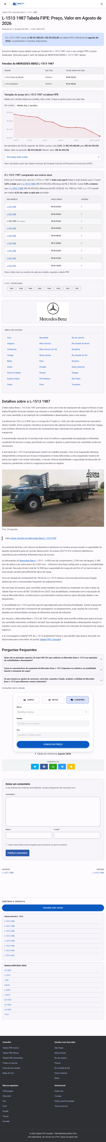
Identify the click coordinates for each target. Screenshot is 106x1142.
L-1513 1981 (11, 266)
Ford (4, 1106)
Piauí (41, 384)
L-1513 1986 (29, 184)
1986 (30, 288)
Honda (5, 1111)
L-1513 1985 (11, 236)
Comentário (11, 794)
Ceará (9, 367)
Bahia (9, 361)
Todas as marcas (10, 1063)
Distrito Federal (14, 373)
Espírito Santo (13, 379)
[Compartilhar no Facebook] (44, 766)
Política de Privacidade (64, 1101)
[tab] (28, 699)
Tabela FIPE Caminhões (13, 1058)
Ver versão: (9, 105)
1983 (58, 288)
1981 (77, 288)
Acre (9, 338)
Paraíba (42, 367)
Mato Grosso (45, 343)
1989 (11, 288)
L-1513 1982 (11, 258)
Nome (8, 829)
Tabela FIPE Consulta (50, 639)
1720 (6, 980)
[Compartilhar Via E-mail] (71, 766)
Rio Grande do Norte (81, 343)
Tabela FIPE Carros (11, 1048)
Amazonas (12, 349)
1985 (39, 288)
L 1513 (29, 12)
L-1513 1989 (11, 207)
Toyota (6, 1116)
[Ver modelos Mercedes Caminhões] (53, 312)
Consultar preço (53, 744)
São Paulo (76, 379)
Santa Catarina (78, 367)
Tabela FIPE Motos (11, 1053)
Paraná (42, 373)
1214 (6, 1014)
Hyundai (6, 1121)
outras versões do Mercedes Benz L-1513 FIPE (33, 538)
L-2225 (7, 990)
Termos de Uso (61, 1106)
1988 (21, 288)
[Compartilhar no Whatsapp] (53, 766)
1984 (49, 288)
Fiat (4, 1101)
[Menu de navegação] (5, 4)
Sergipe (75, 373)
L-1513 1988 (16, 188)
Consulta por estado (11, 1068)
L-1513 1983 (11, 251)
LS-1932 (7, 1010)
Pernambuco (44, 379)
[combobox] (53, 712)
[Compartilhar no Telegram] (62, 766)
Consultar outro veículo (53, 908)
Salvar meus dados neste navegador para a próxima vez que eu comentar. (37, 845)
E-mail (57, 829)
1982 (67, 288)
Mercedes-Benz (19, 12)
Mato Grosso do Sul (48, 349)
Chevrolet (7, 1096)
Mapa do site (8, 1073)
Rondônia (76, 349)
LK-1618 (7, 1000)
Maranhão (43, 338)
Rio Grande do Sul (79, 355)
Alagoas (10, 343)
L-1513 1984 (11, 243)
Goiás (9, 384)
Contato (58, 1096)
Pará (41, 361)
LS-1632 (7, 970)
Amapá (10, 355)
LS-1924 (7, 1005)
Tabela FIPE (6, 12)
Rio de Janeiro (78, 338)
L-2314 (7, 995)
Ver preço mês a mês (17, 157)
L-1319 (7, 975)
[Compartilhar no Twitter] (35, 766)
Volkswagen (8, 1091)
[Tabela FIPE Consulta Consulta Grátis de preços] (20, 4)
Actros (7, 985)
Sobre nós (59, 1091)
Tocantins (76, 384)
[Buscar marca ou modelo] (102, 4)
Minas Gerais (45, 355)
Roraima (75, 361)
